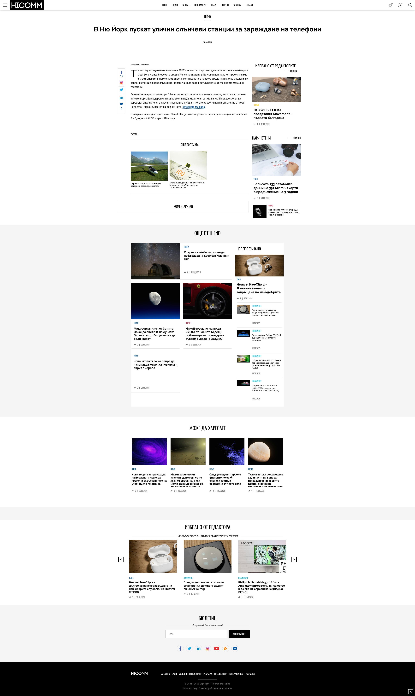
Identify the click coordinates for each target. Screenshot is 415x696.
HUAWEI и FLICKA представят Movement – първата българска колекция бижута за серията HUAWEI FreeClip (274, 118)
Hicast (249, 5)
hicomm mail (234, 648)
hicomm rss (225, 648)
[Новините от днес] (390, 5)
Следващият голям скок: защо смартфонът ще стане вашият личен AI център (265, 312)
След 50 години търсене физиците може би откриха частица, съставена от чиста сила (225, 479)
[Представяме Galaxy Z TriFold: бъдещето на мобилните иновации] (243, 333)
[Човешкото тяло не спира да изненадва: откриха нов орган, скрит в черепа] (260, 211)
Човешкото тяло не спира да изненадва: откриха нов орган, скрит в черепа (283, 212)
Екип (174, 673)
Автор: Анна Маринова (140, 64)
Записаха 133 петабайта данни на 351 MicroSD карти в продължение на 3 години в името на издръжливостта (276, 190)
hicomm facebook (180, 648)
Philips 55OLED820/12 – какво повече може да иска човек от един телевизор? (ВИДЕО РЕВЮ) (266, 364)
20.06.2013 (207, 42)
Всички (293, 70)
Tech (164, 5)
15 (121, 76)
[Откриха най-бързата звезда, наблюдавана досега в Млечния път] (155, 261)
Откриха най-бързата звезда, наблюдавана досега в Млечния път (206, 256)
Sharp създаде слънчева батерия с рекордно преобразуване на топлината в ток (187, 185)
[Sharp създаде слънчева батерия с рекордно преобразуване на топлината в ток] (188, 165)
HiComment (200, 5)
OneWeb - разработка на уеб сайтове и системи (207, 688)
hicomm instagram (207, 648)
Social (186, 5)
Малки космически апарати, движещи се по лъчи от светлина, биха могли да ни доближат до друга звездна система (187, 480)
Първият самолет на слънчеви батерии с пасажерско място (146, 184)
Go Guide (250, 673)
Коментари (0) (183, 206)
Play (213, 5)
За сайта (165, 673)
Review (237, 5)
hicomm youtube (216, 648)
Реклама (207, 673)
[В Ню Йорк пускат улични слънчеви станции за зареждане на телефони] (121, 84)
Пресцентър (220, 673)
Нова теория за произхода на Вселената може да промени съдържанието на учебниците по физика (149, 479)
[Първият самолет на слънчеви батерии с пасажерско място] (149, 166)
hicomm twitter (189, 648)
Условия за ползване (190, 673)
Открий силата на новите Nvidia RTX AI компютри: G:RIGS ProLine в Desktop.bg (265, 388)
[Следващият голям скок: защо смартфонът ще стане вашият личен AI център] (243, 309)
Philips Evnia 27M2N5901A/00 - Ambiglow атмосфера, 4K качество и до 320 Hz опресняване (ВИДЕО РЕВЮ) (261, 587)
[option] (276, 213)
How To (225, 5)
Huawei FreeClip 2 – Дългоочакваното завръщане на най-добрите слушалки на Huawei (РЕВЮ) (259, 290)
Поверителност (236, 673)
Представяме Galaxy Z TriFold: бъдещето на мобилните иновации (266, 337)
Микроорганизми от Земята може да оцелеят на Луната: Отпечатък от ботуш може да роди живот (154, 333)
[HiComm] (27, 5)
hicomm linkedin (198, 648)
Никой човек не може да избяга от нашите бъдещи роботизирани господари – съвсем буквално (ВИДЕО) (205, 333)
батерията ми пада (194, 106)
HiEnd (175, 5)
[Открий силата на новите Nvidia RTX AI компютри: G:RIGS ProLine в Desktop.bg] (243, 383)
